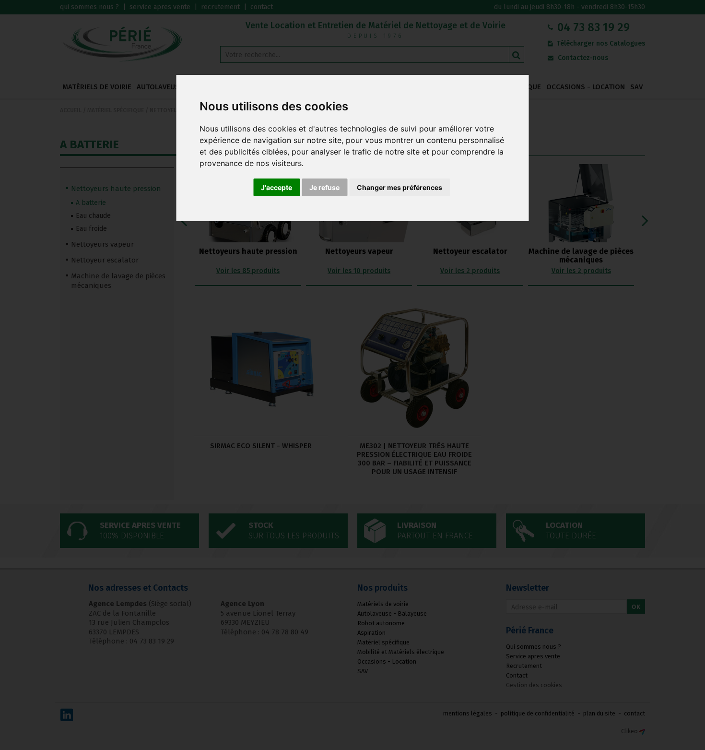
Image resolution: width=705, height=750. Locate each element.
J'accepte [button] (276, 187)
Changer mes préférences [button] (399, 187)
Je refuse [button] (324, 187)
